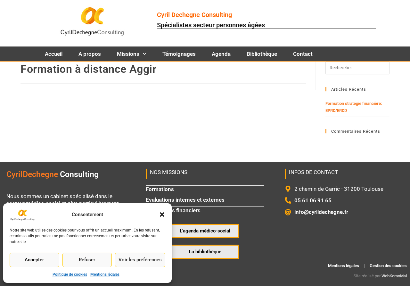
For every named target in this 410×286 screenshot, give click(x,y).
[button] (162, 214)
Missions (128, 54)
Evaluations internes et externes (185, 200)
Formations (160, 189)
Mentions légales (104, 274)
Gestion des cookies (388, 265)
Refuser (87, 260)
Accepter (34, 260)
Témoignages (179, 54)
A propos (89, 54)
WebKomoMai (394, 275)
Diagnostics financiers (173, 210)
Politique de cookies (70, 274)
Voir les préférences (140, 260)
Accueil (53, 54)
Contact (303, 54)
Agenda (221, 54)
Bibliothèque (262, 54)
